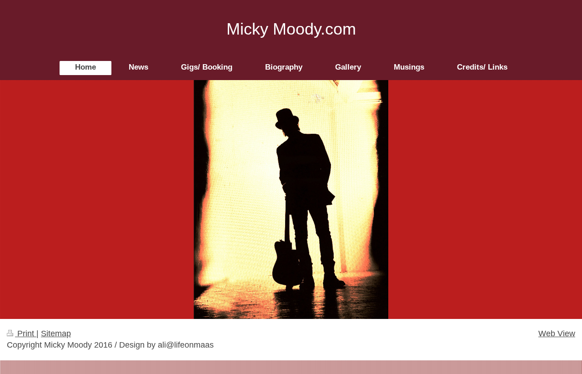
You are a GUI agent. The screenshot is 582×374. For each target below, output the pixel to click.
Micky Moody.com (291, 29)
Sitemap (56, 333)
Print (25, 333)
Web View (556, 333)
